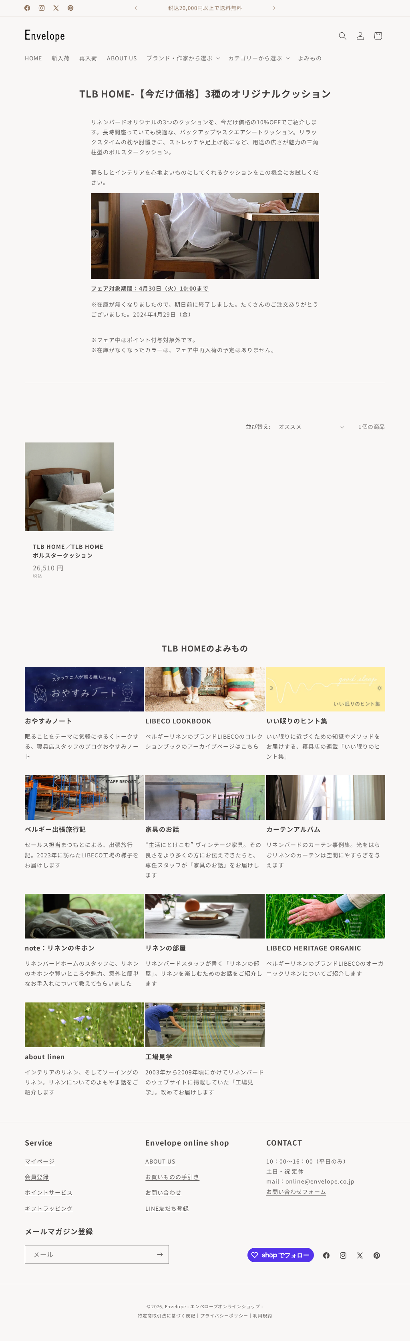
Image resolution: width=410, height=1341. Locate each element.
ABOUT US (160, 1161)
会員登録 (37, 1177)
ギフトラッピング (49, 1208)
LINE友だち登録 (167, 1208)
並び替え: (258, 426)
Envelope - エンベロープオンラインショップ (212, 1306)
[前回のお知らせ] (136, 8)
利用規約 (262, 1315)
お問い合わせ (163, 1192)
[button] (182, 58)
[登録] (160, 1254)
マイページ (40, 1161)
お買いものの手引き (172, 1177)
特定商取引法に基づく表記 (166, 1315)
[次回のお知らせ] (274, 8)
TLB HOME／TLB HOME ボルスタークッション (68, 550)
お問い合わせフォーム (296, 1192)
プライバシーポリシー (224, 1315)
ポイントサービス (49, 1192)
